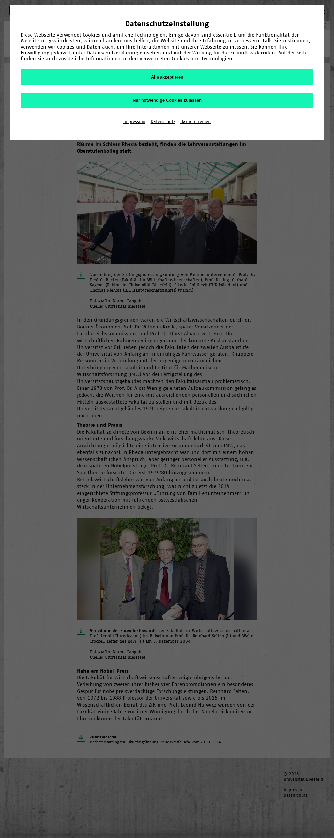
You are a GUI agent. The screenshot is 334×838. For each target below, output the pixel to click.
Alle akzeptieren (167, 77)
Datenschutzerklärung (112, 53)
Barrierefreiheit (195, 121)
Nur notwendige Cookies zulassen (167, 100)
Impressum (134, 121)
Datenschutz (163, 121)
